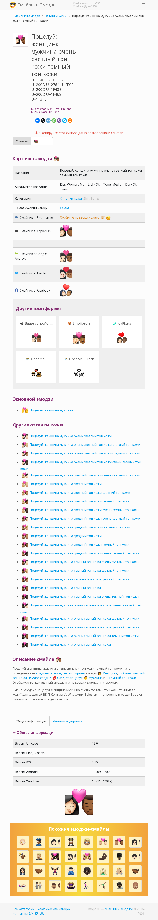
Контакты (20, 914)
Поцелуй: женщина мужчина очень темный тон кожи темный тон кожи (84, 636)
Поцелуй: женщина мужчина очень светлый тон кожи (71, 436)
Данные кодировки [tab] (67, 721)
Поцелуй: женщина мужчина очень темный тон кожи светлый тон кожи (84, 618)
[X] (43, 120)
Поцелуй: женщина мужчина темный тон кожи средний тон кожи (79, 579)
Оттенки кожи (55, 16)
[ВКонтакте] (37, 120)
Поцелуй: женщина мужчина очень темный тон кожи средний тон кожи (84, 627)
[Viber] (59, 120)
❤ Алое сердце (39, 678)
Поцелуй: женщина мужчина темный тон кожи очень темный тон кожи (84, 596)
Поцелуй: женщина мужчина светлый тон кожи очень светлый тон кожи (85, 475)
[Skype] (64, 120)
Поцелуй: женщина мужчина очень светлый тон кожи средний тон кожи (85, 453)
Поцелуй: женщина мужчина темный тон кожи (65, 588)
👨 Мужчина (93, 678)
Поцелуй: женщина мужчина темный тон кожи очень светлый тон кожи (84, 562)
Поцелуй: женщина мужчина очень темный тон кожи (70, 644)
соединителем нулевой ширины (60, 673)
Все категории (23, 909)
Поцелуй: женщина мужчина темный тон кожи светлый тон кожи (79, 570)
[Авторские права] (31, 914)
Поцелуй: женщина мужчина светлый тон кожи (66, 484)
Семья (64, 208)
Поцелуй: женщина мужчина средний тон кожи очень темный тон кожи (84, 553)
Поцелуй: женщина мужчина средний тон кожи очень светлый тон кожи (85, 518)
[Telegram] (48, 120)
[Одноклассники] (70, 120)
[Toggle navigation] (143, 5)
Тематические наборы (53, 909)
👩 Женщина (107, 673)
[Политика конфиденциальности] (37, 914)
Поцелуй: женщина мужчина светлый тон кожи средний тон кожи (80, 492)
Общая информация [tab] (31, 721)
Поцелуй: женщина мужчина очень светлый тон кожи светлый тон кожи (85, 444)
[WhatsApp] (53, 120)
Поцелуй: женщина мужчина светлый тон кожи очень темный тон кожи (84, 510)
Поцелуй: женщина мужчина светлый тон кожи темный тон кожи (79, 501)
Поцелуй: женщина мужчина (51, 410)
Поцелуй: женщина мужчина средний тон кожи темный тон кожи (79, 544)
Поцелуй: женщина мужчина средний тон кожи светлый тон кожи (80, 527)
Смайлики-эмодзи (26, 16)
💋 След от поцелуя (67, 678)
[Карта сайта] (42, 914)
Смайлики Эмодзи (36, 5)
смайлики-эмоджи (119, 909)
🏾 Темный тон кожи (122, 678)
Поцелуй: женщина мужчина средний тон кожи (66, 536)
